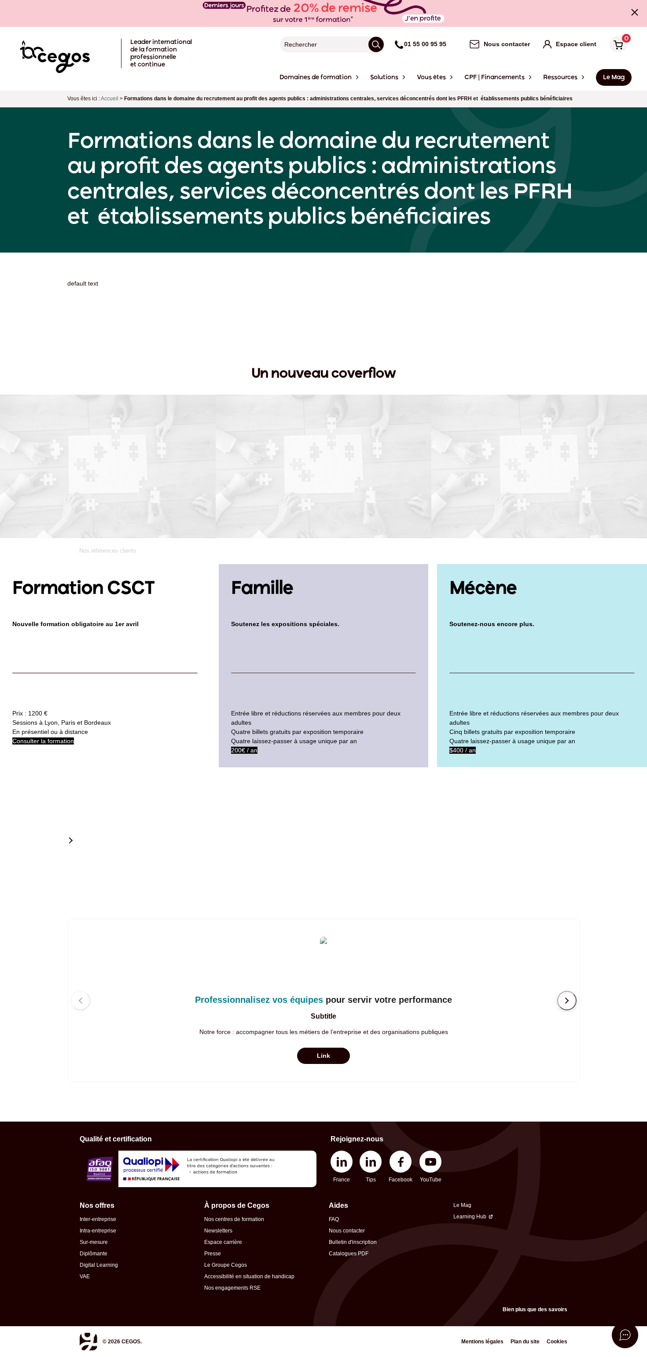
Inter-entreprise (98, 1219)
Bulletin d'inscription (353, 1242)
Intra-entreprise (98, 1231)
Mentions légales (482, 1342)
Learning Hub (469, 1217)
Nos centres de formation (234, 1219)
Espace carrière (223, 1242)
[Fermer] (634, 12)
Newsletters (218, 1231)
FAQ (334, 1219)
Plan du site (525, 1342)
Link (323, 1055)
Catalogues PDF (348, 1254)
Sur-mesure (94, 1242)
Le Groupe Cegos (225, 1265)
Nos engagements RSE (232, 1288)
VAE (85, 1276)
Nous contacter (347, 1231)
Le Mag (462, 1205)
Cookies (557, 1342)
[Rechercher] (376, 44)
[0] (616, 45)
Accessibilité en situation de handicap (249, 1276)
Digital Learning (99, 1265)
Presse (212, 1254)
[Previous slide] (80, 1000)
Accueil (109, 98)
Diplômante (93, 1254)
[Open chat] (625, 1335)
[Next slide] (567, 1000)
